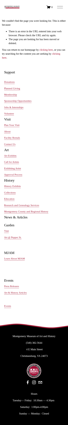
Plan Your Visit (11, 125)
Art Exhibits (10, 155)
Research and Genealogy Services (21, 205)
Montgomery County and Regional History (26, 211)
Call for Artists (11, 162)
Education (9, 199)
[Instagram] (34, 382)
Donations (9, 82)
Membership (10, 94)
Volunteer (9, 113)
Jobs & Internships (13, 107)
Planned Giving (12, 88)
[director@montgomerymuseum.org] (40, 382)
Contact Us (10, 144)
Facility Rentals (12, 137)
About (7, 131)
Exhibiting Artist (12, 168)
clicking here (46, 49)
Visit (6, 231)
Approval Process (13, 174)
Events (7, 306)
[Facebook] (28, 382)
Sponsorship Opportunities (18, 101)
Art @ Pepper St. (12, 237)
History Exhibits (12, 186)
